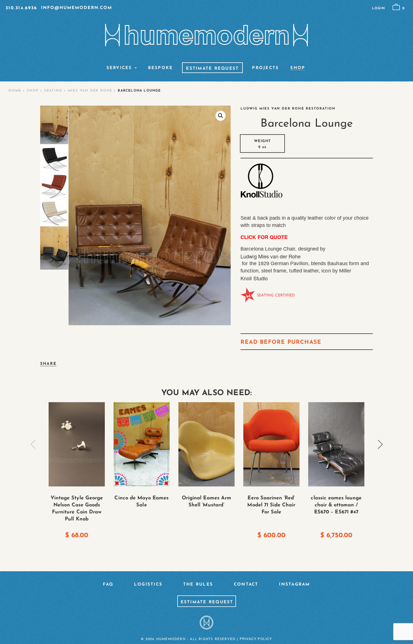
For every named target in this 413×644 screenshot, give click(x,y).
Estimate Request (212, 68)
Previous (33, 444)
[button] (220, 116)
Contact (246, 584)
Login (378, 8)
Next (380, 444)
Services (119, 68)
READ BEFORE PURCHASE (280, 342)
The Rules (198, 584)
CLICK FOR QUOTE (264, 237)
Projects (265, 68)
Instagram (294, 584)
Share (48, 364)
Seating (53, 90)
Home (14, 90)
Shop (297, 68)
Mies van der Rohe (90, 90)
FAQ (108, 584)
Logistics (148, 584)
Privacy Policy (256, 638)
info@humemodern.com (76, 8)
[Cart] (396, 7)
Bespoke (160, 68)
